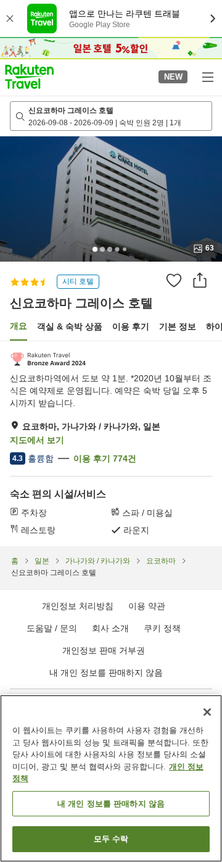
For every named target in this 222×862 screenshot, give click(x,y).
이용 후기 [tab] (130, 326)
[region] (111, 778)
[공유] (199, 280)
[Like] (174, 280)
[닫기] (207, 712)
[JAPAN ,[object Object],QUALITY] (48, 359)
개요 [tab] (18, 326)
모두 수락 (111, 838)
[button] (29, 76)
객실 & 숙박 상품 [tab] (69, 326)
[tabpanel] (111, 443)
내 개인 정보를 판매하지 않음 (106, 673)
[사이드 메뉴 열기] (207, 76)
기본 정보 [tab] (177, 326)
